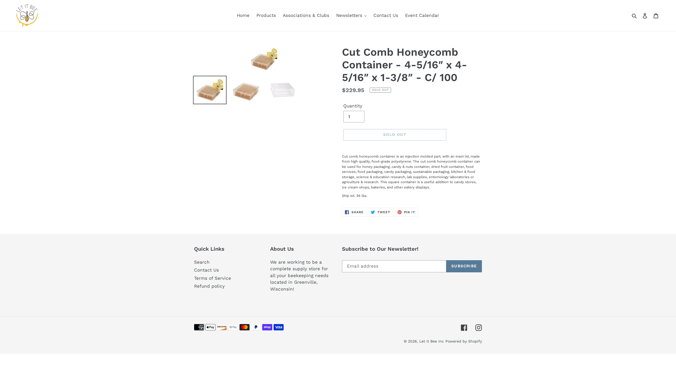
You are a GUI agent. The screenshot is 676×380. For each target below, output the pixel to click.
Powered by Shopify (463, 341)
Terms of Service (212, 278)
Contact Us (206, 270)
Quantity (352, 105)
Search (202, 262)
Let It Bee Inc (431, 341)
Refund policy (209, 286)
